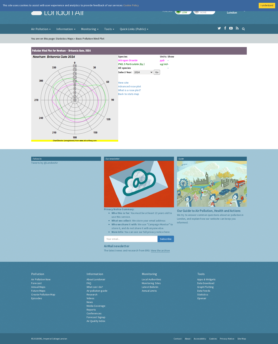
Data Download (205, 283)
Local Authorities (151, 279)
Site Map (242, 338)
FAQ (89, 283)
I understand (267, 5)
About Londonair (96, 279)
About (188, 338)
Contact (178, 338)
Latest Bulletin (150, 287)
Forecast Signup (96, 317)
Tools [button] (108, 29)
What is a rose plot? (129, 90)
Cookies (213, 338)
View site (123, 82)
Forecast (36, 283)
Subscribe (166, 239)
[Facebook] (225, 28)
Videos (91, 298)
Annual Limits (149, 290)
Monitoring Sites (151, 283)
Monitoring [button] (89, 29)
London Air (58, 12)
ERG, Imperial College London (52, 338)
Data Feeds (203, 290)
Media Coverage (96, 306)
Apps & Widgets (206, 279)
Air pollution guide (97, 290)
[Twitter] (219, 28)
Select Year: (125, 72)
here (167, 232)
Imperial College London (237, 12)
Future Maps (38, 290)
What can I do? (95, 287)
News (90, 302)
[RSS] (237, 28)
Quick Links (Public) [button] (133, 29)
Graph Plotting (205, 287)
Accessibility (200, 338)
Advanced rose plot (129, 86)
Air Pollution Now (40, 279)
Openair (202, 298)
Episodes (36, 298)
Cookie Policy (131, 5)
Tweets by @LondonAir (44, 162)
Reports (91, 309)
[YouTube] (231, 28)
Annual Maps (38, 287)
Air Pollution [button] (40, 29)
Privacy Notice (227, 338)
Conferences (94, 313)
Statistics (202, 294)
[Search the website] (243, 29)
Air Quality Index (96, 321)
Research (92, 294)
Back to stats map (128, 94)
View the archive (160, 250)
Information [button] (65, 29)
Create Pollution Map (43, 294)
